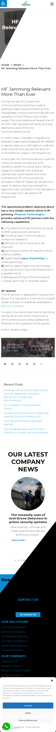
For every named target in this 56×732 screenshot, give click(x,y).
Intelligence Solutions (14, 636)
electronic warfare (12, 306)
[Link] (26, 4)
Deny (28, 713)
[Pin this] (34, 364)
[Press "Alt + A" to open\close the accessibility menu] (3, 3)
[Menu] (52, 4)
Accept (28, 705)
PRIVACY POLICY (11, 666)
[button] (52, 680)
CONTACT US (9, 661)
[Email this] (5, 364)
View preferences (28, 720)
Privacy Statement (33, 727)
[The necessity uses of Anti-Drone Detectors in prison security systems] (28, 478)
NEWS (17, 65)
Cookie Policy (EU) (12, 650)
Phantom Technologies (29, 214)
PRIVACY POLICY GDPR (15, 670)
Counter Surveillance (14, 641)
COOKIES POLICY (11, 675)
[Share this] (12, 364)
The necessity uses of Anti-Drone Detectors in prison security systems (28, 518)
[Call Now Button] (6, 726)
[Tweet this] (19, 364)
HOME (5, 65)
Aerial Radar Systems (14, 645)
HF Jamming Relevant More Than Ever (26, 68)
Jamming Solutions (13, 631)
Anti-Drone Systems (13, 627)
